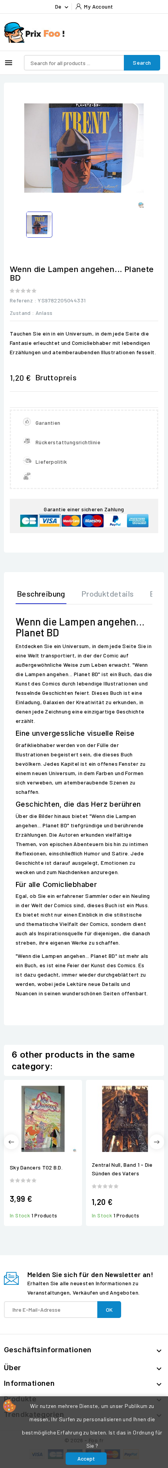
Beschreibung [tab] (41, 593)
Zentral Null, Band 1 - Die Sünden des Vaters (122, 1169)
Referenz (21, 300)
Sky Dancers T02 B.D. (36, 1167)
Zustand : (22, 312)
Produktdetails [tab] (107, 593)
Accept (86, 1458)
